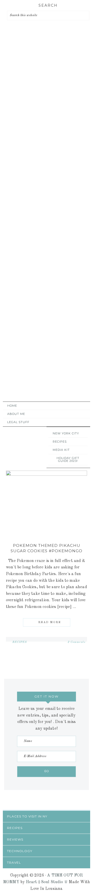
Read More (49, 622)
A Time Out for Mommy (45, 382)
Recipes (19, 642)
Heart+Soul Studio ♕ (47, 882)
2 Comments (77, 642)
